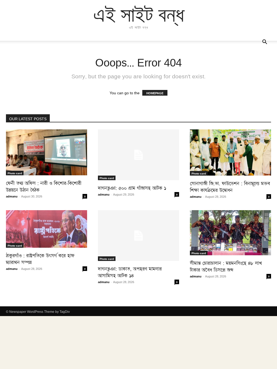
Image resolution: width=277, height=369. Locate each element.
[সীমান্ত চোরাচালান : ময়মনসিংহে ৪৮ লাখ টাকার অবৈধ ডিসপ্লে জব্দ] (230, 232)
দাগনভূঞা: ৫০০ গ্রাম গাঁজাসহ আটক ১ (132, 187)
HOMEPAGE (154, 92)
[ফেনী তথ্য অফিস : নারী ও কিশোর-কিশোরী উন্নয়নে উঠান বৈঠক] (46, 152)
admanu (12, 196)
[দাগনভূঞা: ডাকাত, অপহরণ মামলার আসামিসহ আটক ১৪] (138, 235)
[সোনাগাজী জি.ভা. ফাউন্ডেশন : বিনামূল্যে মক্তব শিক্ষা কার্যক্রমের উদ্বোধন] (230, 152)
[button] (264, 42)
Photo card (15, 172)
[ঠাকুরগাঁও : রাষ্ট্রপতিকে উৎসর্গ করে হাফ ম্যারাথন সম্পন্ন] (46, 229)
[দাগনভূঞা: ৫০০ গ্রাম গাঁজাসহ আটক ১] (138, 154)
